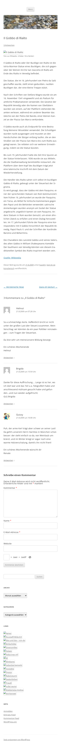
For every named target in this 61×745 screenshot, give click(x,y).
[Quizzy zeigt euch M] (8, 672)
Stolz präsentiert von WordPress (17, 739)
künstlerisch (9, 268)
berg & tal (51, 265)
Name (7, 520)
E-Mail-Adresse (12, 532)
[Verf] (10, 693)
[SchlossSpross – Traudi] (8, 683)
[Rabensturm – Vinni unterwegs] (10, 675)
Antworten (8, 357)
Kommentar (10, 487)
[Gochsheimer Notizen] (8, 651)
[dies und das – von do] (14, 640)
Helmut (20, 308)
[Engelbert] (13, 636)
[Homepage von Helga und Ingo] (11, 654)
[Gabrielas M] (6, 658)
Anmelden (8, 711)
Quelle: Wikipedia (12, 257)
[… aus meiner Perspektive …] (13, 690)
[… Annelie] (13, 665)
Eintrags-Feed (10, 714)
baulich (42, 265)
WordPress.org (10, 721)
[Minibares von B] (9, 661)
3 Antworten (9, 45)
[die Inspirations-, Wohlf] (10, 679)
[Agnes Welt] (7, 633)
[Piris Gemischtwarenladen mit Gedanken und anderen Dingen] (10, 686)
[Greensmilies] (10, 647)
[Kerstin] (9, 668)
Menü (30, 9)
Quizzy (19, 414)
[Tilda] (10, 644)
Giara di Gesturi (48, 287)
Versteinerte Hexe (14, 287)
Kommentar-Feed (11, 718)
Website (8, 543)
